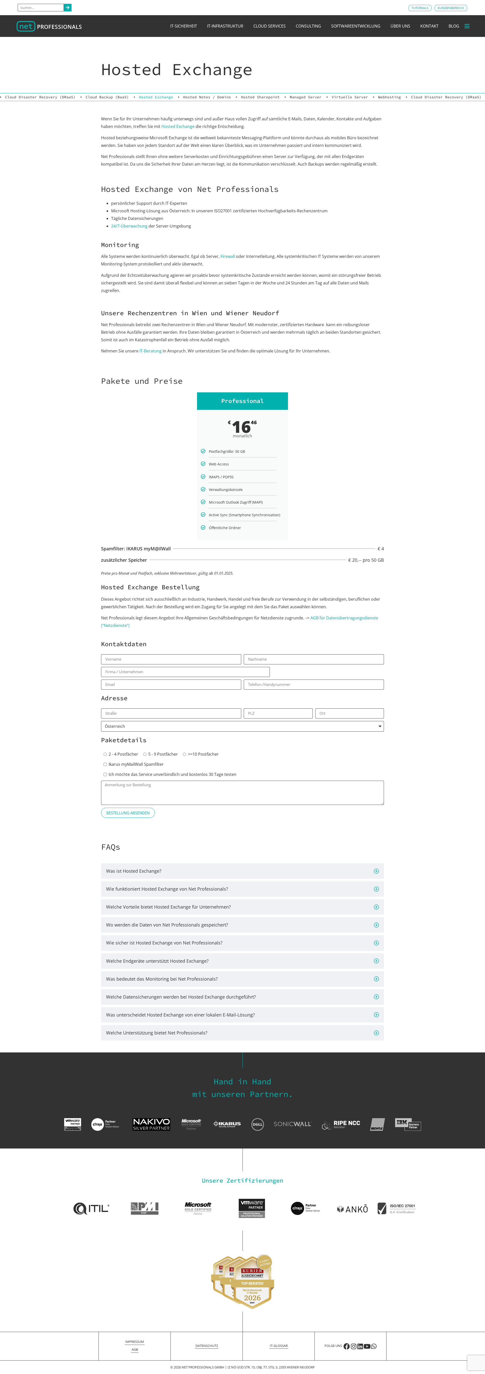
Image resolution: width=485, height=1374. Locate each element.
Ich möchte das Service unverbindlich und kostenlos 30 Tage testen (172, 774)
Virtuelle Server (350, 97)
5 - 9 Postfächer (163, 754)
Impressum (134, 1341)
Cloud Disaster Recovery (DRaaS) (40, 97)
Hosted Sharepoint (260, 97)
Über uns (400, 26)
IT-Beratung (150, 351)
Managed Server (306, 97)
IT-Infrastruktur (225, 26)
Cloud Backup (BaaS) (107, 97)
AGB (135, 1349)
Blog (454, 26)
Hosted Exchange (156, 97)
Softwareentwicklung (355, 26)
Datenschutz (207, 1345)
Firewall (228, 256)
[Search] (67, 7)
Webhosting (389, 97)
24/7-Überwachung (129, 226)
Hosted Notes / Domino (207, 97)
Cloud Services (269, 26)
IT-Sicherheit (183, 26)
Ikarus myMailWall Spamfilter (136, 764)
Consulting (308, 26)
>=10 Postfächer (203, 754)
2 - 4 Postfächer (123, 754)
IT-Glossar (279, 1345)
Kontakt (429, 26)
